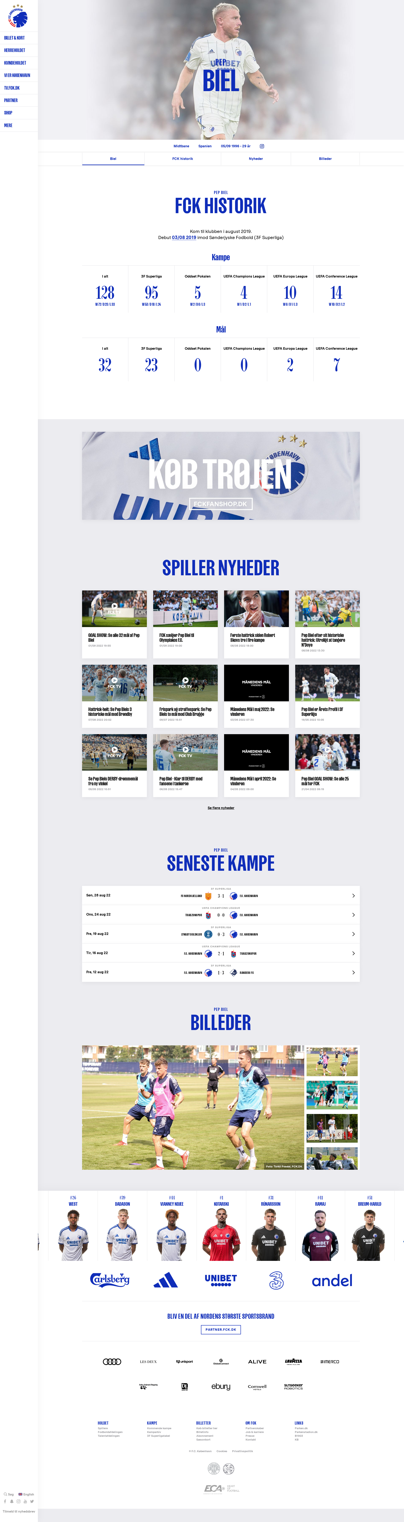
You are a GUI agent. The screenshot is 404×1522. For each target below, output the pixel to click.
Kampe (152, 1423)
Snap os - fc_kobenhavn (12, 1501)
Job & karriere (255, 1432)
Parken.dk (301, 1428)
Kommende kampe (159, 1428)
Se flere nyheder (221, 808)
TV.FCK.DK (12, 88)
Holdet (103, 1423)
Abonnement (204, 1436)
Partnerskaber (255, 1428)
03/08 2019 (184, 237)
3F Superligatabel (158, 1436)
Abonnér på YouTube (25, 1501)
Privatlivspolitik (242, 1451)
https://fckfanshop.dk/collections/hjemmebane (125, 434)
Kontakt (251, 1439)
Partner (11, 100)
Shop (8, 113)
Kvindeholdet (15, 63)
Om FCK (251, 1423)
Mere (8, 125)
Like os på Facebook (5, 1501)
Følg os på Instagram (18, 1501)
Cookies (222, 1451)
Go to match (221, 888)
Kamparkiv (154, 1432)
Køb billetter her (206, 1428)
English (28, 1494)
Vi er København (17, 75)
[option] (193, 1107)
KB (297, 1439)
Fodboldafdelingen (110, 1432)
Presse (250, 1436)
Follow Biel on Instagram (262, 146)
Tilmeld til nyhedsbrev (19, 1511)
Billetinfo (202, 1432)
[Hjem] (17, 17)
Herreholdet (14, 50)
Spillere (103, 1428)
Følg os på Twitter (32, 1501)
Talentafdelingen (109, 1436)
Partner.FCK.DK (221, 1330)
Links (299, 1423)
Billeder (325, 159)
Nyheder (256, 159)
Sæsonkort (203, 1439)
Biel (113, 159)
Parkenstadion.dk (306, 1432)
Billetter (203, 1423)
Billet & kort (14, 38)
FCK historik (182, 159)
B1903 (299, 1436)
